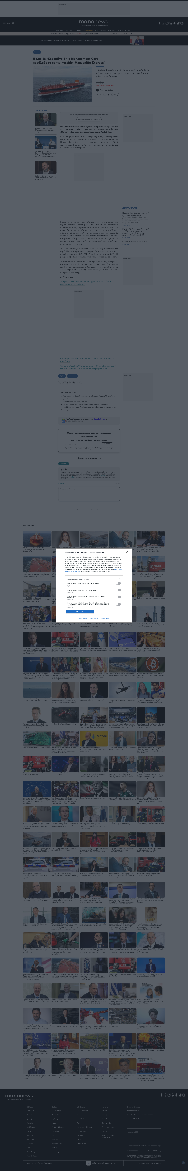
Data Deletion (83, 618)
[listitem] (94, 579)
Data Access (94, 618)
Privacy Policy (105, 618)
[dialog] (94, 585)
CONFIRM (80, 612)
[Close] (128, 552)
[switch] (118, 583)
